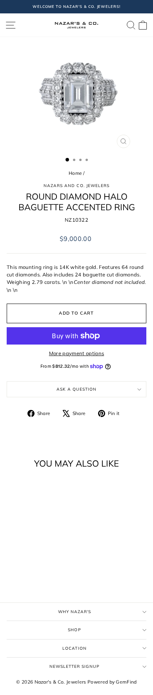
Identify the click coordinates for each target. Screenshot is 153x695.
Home (75, 173)
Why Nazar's (74, 611)
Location (74, 648)
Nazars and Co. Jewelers (76, 185)
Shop (74, 629)
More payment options (76, 353)
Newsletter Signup (74, 666)
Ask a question (76, 389)
